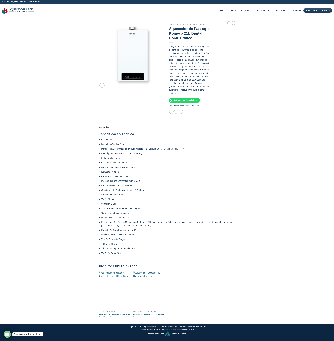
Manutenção (282, 10)
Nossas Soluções (264, 10)
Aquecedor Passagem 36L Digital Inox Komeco (149, 315)
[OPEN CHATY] (7, 334)
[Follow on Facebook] (39, 10)
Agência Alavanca (178, 334)
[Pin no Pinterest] (181, 112)
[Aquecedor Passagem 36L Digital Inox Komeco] (149, 290)
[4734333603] (172, 2)
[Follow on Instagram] (42, 10)
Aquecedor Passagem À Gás (191, 24)
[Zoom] (102, 85)
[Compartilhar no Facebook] (171, 112)
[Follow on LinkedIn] (46, 10)
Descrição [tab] (104, 127)
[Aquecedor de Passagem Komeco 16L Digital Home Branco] (115, 290)
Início (223, 10)
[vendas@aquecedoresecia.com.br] (162, 2)
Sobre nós (233, 10)
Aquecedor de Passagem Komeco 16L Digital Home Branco (114, 315)
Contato (296, 10)
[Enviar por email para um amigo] (176, 112)
